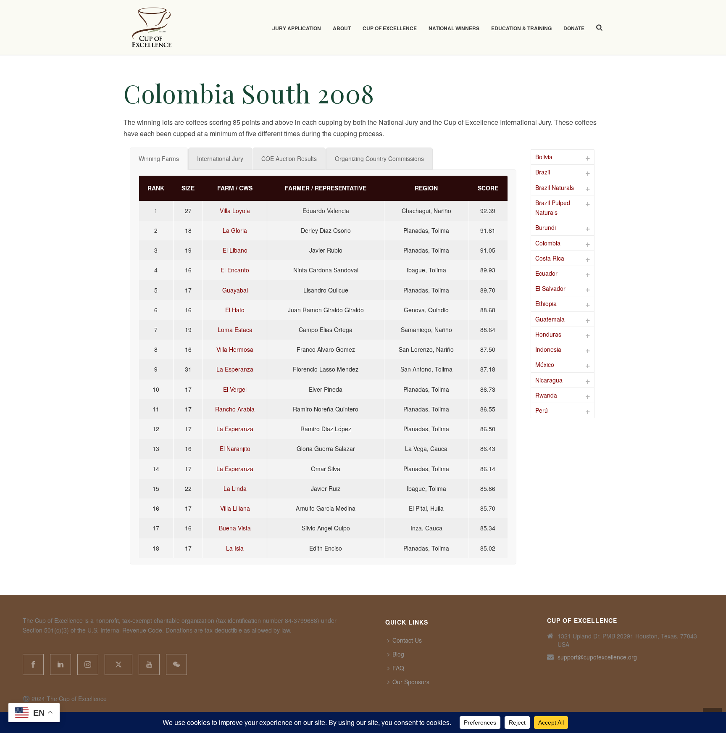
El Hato (235, 310)
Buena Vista (235, 528)
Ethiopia (546, 303)
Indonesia (548, 349)
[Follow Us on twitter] (118, 664)
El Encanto (235, 270)
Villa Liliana (235, 508)
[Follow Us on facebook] (33, 664)
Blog (398, 654)
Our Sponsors (410, 682)
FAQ (398, 668)
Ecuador (546, 273)
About (342, 28)
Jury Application (296, 28)
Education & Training (521, 28)
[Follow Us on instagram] (87, 664)
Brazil (542, 172)
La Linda (235, 488)
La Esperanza (234, 369)
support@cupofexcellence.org (597, 657)
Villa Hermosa (234, 349)
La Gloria (235, 230)
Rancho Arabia (235, 409)
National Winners (454, 28)
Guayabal (235, 290)
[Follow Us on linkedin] (60, 664)
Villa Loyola (235, 210)
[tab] (159, 159)
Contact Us (407, 640)
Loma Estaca (235, 329)
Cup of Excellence (390, 28)
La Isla (235, 548)
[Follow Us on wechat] (176, 664)
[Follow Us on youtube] (149, 664)
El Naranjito (235, 448)
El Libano (235, 250)
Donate (573, 28)
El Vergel (235, 389)
